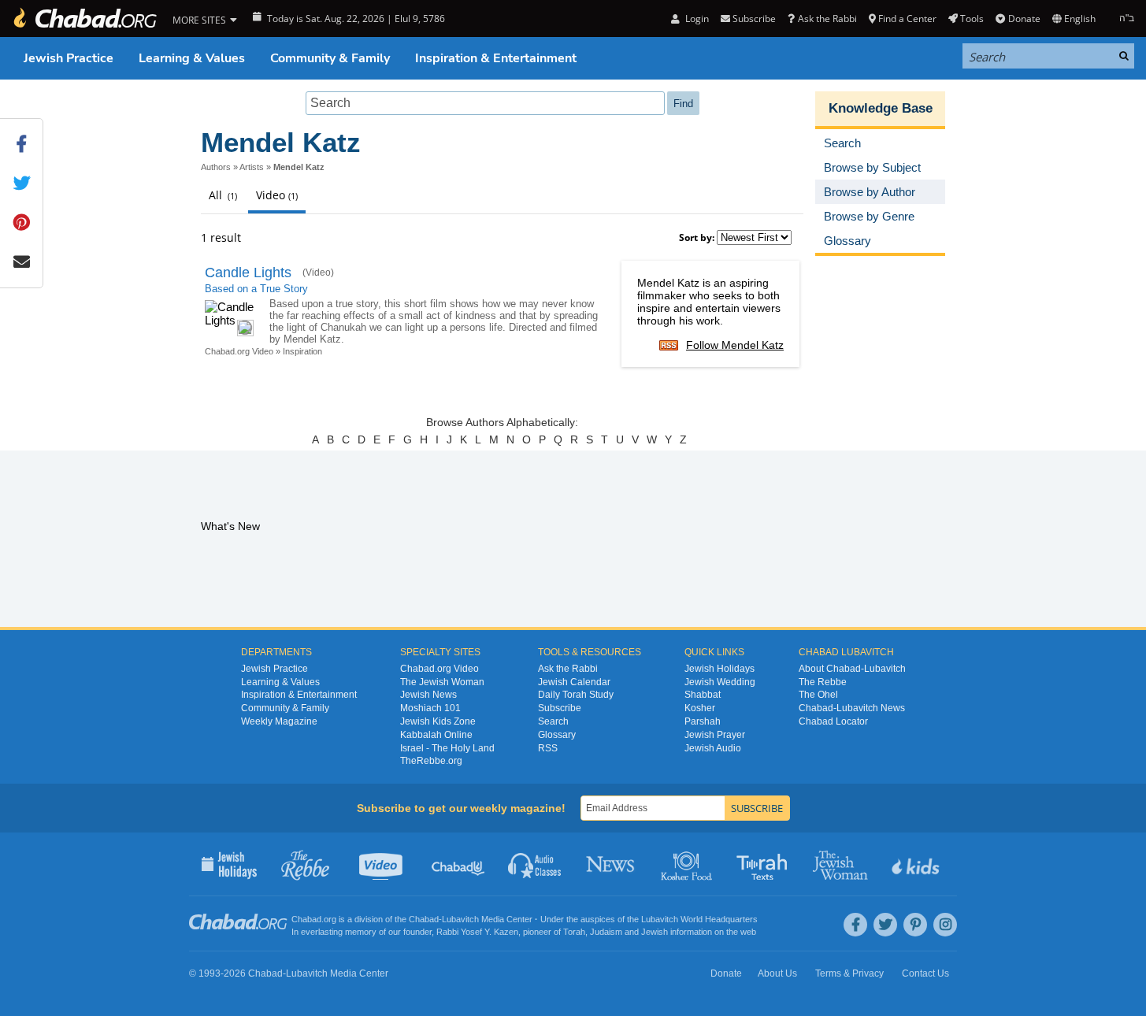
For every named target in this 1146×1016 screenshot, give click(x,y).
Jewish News (428, 694)
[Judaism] (84, 18)
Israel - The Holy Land (447, 748)
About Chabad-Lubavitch (852, 668)
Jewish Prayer (714, 734)
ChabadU (459, 864)
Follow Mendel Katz (735, 345)
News (611, 864)
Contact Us (925, 973)
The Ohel (818, 694)
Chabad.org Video (239, 351)
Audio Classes (535, 864)
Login (695, 18)
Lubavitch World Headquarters (699, 919)
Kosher (699, 708)
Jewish (654, 931)
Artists (251, 167)
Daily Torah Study (576, 694)
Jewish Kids (917, 864)
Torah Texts (764, 864)
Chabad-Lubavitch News (852, 708)
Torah (574, 931)
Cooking (688, 864)
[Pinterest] (915, 924)
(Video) (318, 272)
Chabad (424, 919)
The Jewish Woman (442, 682)
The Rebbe (823, 682)
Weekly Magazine (279, 721)
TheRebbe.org (431, 760)
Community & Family (330, 58)
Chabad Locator (833, 721)
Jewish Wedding (719, 682)
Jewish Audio (712, 748)
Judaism (606, 931)
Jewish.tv (382, 864)
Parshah (702, 721)
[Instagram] (945, 924)
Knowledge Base (881, 108)
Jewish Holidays (719, 668)
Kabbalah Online (436, 734)
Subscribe (559, 708)
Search (553, 721)
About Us (777, 973)
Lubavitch (460, 919)
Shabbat (702, 694)
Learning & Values (192, 58)
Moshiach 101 (430, 708)
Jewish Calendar (574, 682)
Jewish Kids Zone (438, 721)
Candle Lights (248, 272)
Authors (216, 167)
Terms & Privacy (849, 973)
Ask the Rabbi (827, 18)
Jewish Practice (68, 58)
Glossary (557, 734)
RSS (548, 748)
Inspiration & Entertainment (496, 58)
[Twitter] (885, 924)
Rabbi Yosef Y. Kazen (477, 931)
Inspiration (302, 351)
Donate (1024, 18)
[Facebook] (855, 924)
